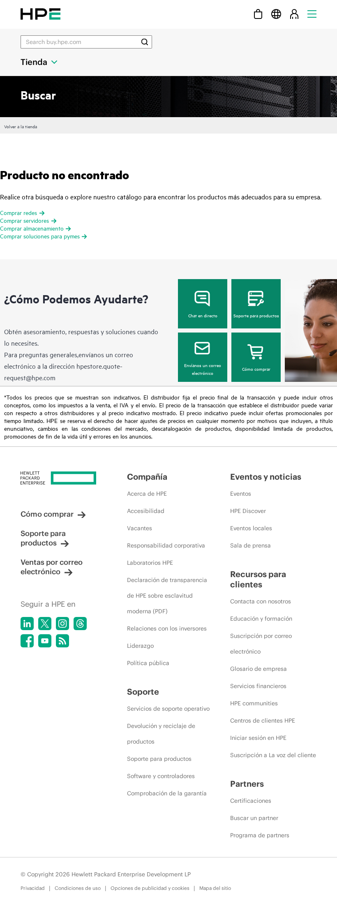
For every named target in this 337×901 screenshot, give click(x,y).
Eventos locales (251, 528)
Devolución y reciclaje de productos (161, 733)
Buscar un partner (254, 818)
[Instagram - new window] (62, 623)
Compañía (147, 476)
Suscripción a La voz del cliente (273, 755)
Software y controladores (161, 776)
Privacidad (33, 888)
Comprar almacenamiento (32, 228)
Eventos (240, 493)
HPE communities (254, 703)
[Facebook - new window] (27, 640)
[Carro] (258, 14)
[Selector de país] (276, 14)
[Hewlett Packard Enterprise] (40, 14)
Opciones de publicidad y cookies (150, 888)
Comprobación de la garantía (167, 793)
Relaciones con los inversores (167, 628)
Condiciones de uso (78, 888)
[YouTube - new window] (44, 640)
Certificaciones (250, 800)
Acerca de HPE (147, 493)
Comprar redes (18, 212)
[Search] (144, 42)
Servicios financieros (258, 686)
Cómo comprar (256, 368)
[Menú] (311, 14)
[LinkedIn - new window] (27, 623)
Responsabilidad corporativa (166, 545)
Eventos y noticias (265, 476)
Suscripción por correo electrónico (261, 643)
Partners (247, 784)
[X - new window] (44, 623)
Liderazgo (140, 645)
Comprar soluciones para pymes (40, 236)
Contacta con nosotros (260, 601)
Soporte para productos (256, 315)
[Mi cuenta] (294, 14)
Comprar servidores (24, 220)
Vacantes (139, 528)
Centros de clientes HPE (262, 720)
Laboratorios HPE (150, 562)
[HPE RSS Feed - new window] (62, 640)
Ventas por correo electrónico (52, 566)
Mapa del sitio (215, 888)
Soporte (143, 691)
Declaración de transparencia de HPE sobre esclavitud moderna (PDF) (167, 595)
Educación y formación (261, 618)
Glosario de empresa (258, 668)
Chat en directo (202, 315)
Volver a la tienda (20, 126)
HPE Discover (248, 511)
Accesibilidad (145, 511)
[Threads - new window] (80, 623)
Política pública (148, 663)
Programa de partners (259, 835)
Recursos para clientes (258, 579)
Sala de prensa (250, 545)
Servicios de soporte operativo (168, 708)
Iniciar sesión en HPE (258, 738)
